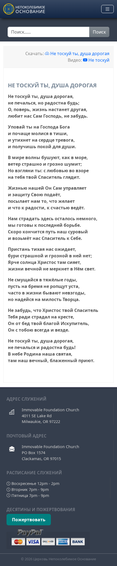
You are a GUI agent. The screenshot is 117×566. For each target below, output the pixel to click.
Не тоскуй (98, 60)
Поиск (99, 32)
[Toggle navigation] (107, 9)
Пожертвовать (28, 520)
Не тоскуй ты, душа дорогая (79, 53)
